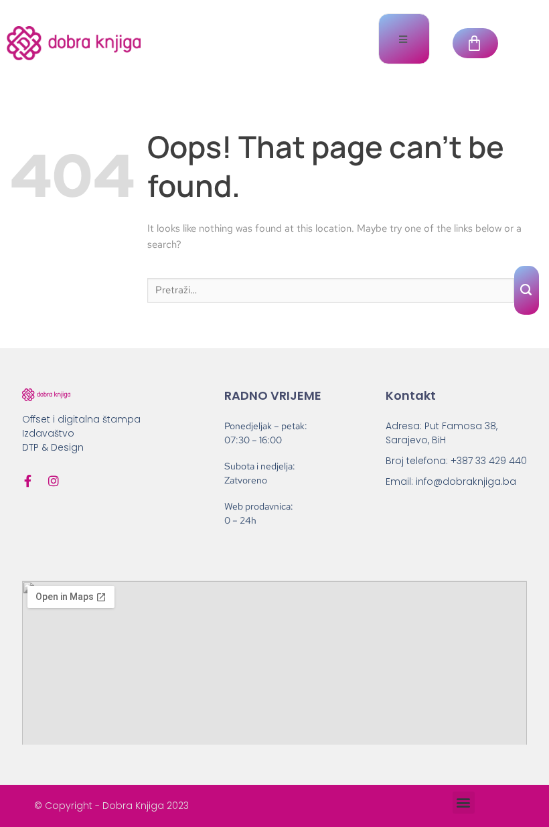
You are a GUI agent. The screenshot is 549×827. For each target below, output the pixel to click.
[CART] (475, 43)
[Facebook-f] (28, 481)
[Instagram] (54, 481)
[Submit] (526, 290)
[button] (464, 803)
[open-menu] (404, 38)
